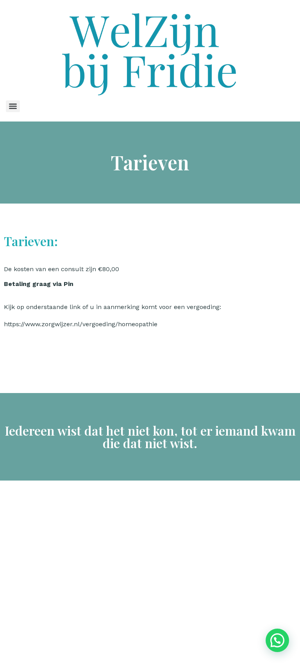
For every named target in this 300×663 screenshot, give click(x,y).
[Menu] (13, 106)
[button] (277, 640)
